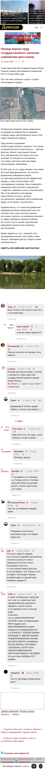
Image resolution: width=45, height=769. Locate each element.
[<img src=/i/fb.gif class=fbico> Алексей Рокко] (3, 502)
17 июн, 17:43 (32, 346)
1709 (10, 594)
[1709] (3, 594)
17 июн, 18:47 (34, 429)
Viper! (13, 400)
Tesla (10, 307)
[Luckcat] (3, 368)
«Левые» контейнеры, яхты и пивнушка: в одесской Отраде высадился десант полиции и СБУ (13, 19)
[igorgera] (5, 471)
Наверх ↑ (16, 714)
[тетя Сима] (5, 430)
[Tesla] (3, 306)
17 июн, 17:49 (24, 369)
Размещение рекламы (26, 759)
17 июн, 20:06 (32, 471)
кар (8, 551)
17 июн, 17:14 (25, 307)
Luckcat (11, 369)
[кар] (2, 551)
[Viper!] (6, 400)
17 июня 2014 (7, 62)
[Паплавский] (3, 346)
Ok (34, 766)
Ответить (12, 319)
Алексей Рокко (17, 503)
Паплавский (14, 346)
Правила (5, 714)
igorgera (16, 471)
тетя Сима (17, 429)
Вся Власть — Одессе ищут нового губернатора (24, 385)
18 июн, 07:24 (29, 525)
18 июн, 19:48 (32, 673)
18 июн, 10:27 (25, 594)
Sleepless (15, 673)
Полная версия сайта (8, 759)
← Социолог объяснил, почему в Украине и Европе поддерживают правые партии (21, 730)
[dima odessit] (9, 327)
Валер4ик (19, 451)
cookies (25, 766)
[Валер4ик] (6, 451)
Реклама (22, 44)
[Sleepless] (6, 673)
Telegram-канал (24, 762)
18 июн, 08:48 (22, 551)
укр (36, 27)
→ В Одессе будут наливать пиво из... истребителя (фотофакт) (19, 739)
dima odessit (23, 327)
